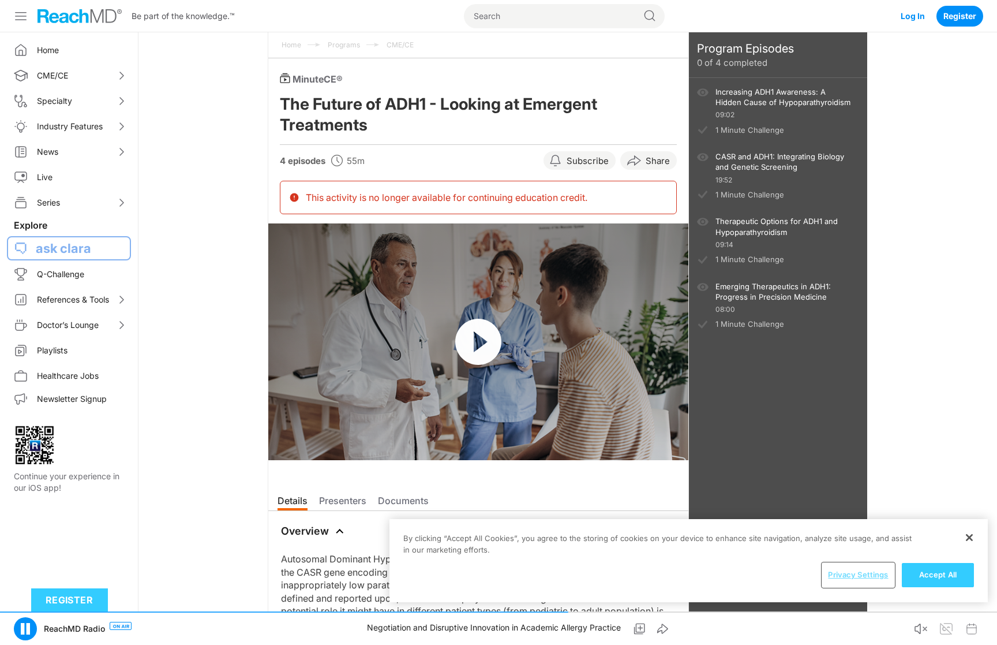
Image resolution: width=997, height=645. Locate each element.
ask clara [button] (63, 248)
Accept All (938, 574)
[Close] (969, 537)
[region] (688, 560)
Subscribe (588, 160)
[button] (25, 628)
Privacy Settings (858, 574)
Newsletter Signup (72, 399)
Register (959, 16)
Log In (913, 16)
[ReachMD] (79, 16)
